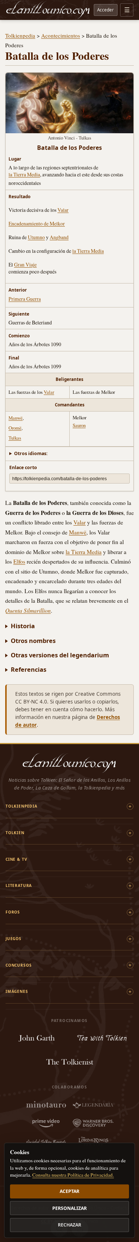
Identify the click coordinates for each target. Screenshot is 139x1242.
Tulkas (15, 437)
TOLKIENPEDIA (21, 806)
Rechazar (69, 1225)
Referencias (28, 669)
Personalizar (69, 1208)
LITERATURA (19, 885)
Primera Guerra (25, 298)
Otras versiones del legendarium (60, 655)
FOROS (13, 912)
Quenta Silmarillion (28, 610)
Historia (23, 626)
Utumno (36, 237)
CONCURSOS (19, 965)
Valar (63, 209)
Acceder (105, 10)
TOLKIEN (15, 832)
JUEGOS (13, 938)
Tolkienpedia (20, 35)
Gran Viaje (25, 264)
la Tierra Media (24, 174)
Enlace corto (23, 467)
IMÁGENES (17, 991)
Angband (59, 237)
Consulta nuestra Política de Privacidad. (73, 1175)
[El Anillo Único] (48, 10)
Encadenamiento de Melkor (37, 223)
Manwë (16, 417)
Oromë (15, 427)
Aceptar (69, 1191)
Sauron (79, 425)
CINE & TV (16, 859)
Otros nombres (33, 640)
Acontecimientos (60, 35)
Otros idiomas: (31, 453)
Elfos (19, 561)
